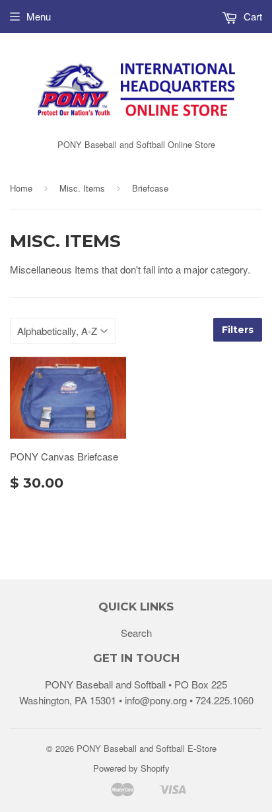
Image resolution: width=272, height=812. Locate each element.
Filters (238, 330)
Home (21, 188)
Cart (251, 16)
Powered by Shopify (131, 768)
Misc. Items (82, 188)
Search (136, 633)
